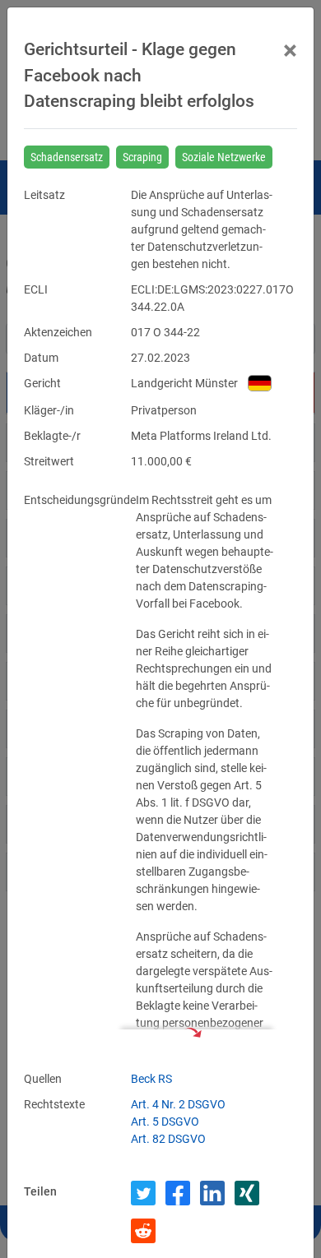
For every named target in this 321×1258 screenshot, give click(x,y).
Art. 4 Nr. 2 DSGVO (178, 1104)
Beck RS (151, 1078)
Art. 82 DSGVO (168, 1138)
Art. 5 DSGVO (165, 1121)
